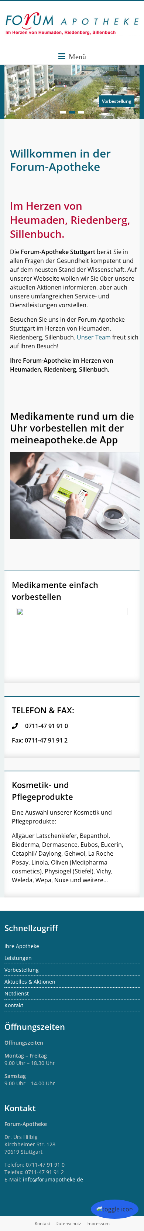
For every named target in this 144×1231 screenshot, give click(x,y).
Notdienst (16, 993)
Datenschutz (68, 1223)
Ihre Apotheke (21, 946)
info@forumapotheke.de (53, 1179)
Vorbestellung (116, 101)
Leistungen (18, 957)
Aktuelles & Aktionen (29, 981)
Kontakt (13, 1005)
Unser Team (94, 337)
